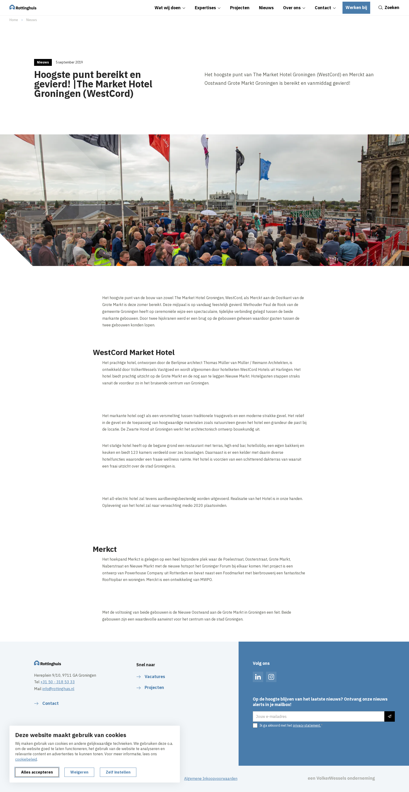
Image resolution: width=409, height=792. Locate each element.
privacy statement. (307, 725)
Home (13, 20)
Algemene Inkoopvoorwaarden (210, 778)
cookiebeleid (26, 759)
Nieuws (31, 20)
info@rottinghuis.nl (58, 688)
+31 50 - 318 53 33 (57, 682)
